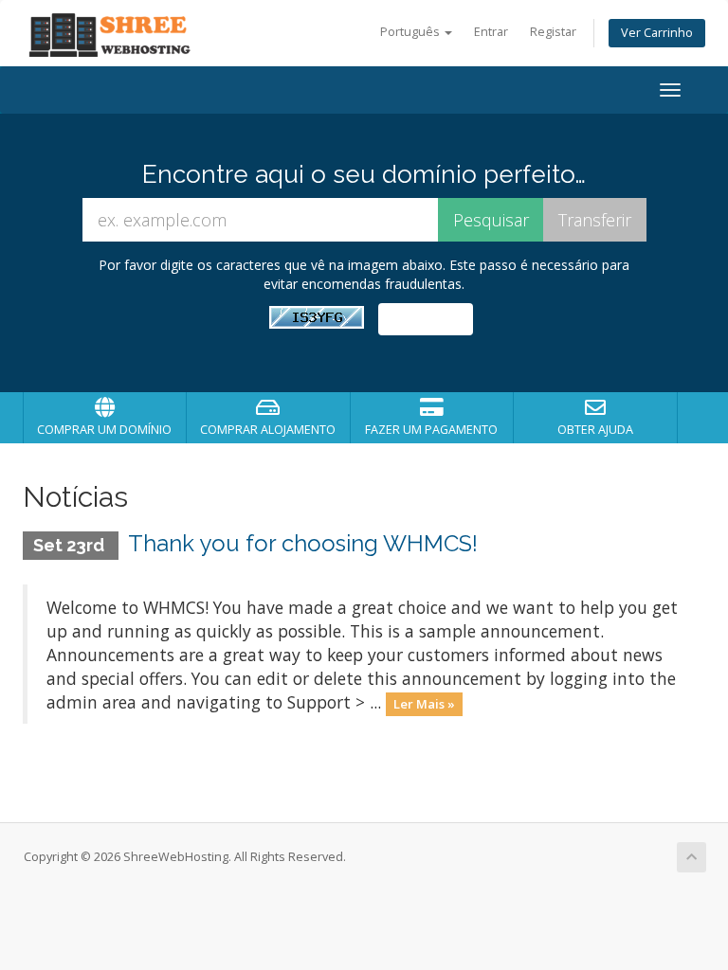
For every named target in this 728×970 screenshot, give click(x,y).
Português (411, 32)
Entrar (491, 32)
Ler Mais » (424, 703)
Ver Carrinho (657, 33)
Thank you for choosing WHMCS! (303, 543)
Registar (553, 32)
